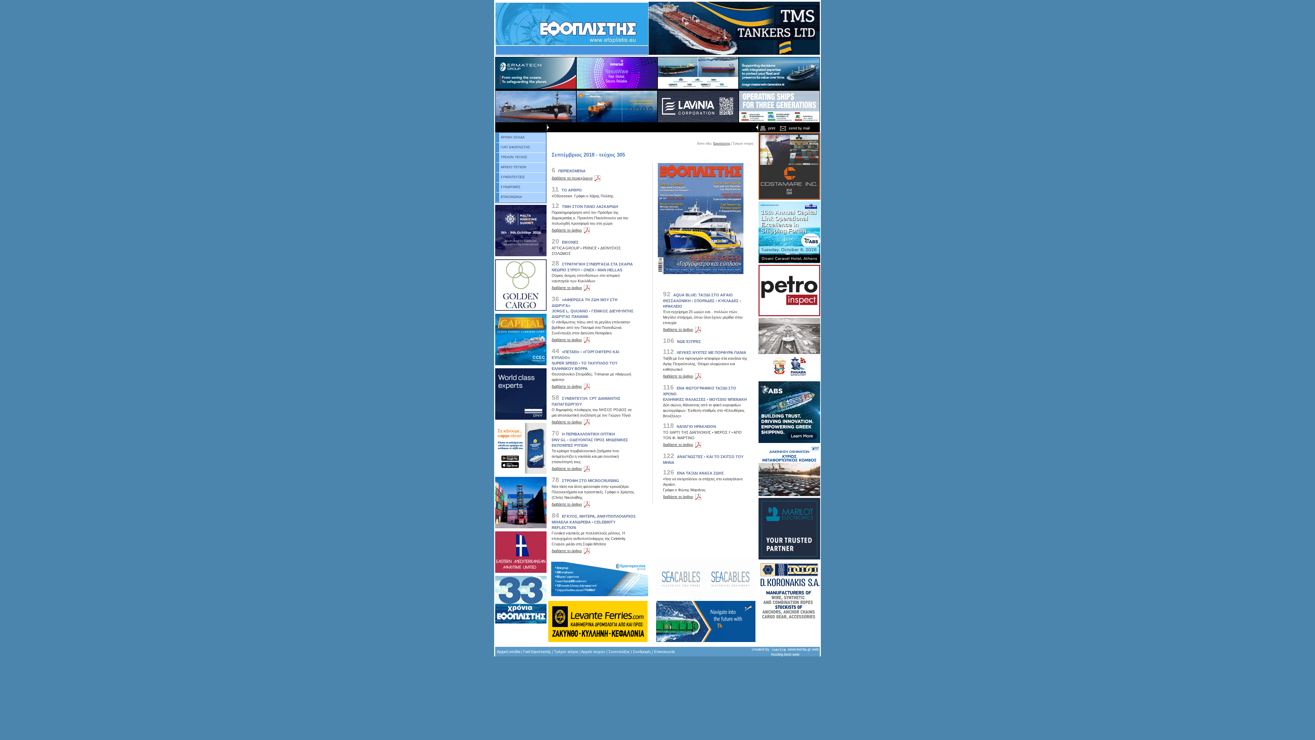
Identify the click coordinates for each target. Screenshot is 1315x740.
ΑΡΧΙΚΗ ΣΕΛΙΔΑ (513, 137)
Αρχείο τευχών (592, 652)
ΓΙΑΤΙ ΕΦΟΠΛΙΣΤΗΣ (515, 147)
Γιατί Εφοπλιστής (537, 652)
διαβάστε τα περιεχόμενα (572, 178)
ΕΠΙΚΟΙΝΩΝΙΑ (511, 197)
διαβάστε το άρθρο (567, 230)
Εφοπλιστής (721, 143)
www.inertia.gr (799, 649)
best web (791, 654)
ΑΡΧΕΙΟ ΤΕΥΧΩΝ (513, 167)
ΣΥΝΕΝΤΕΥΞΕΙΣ (513, 177)
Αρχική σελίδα (508, 652)
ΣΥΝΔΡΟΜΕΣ (511, 187)
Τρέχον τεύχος (566, 652)
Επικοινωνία (664, 652)
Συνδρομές (642, 652)
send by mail (799, 128)
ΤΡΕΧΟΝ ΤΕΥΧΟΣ (514, 157)
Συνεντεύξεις (619, 652)
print (771, 128)
